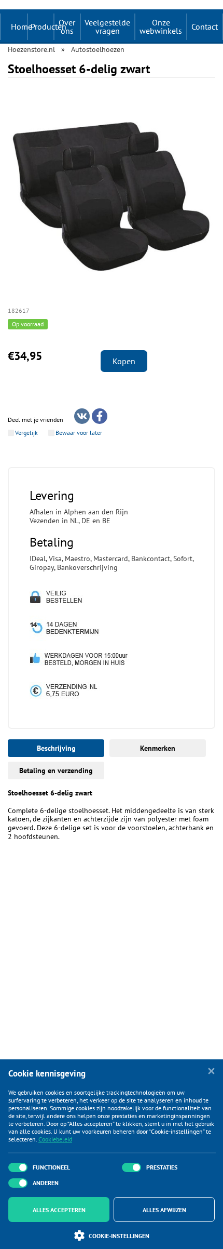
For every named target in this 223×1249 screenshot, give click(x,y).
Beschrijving (56, 748)
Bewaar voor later (78, 432)
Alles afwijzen (164, 1210)
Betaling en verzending (56, 770)
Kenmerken (157, 748)
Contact (204, 26)
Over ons (67, 26)
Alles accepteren (59, 1210)
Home (21, 26)
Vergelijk (26, 432)
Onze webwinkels (161, 26)
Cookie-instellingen (119, 1236)
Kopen (124, 361)
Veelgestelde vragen (107, 26)
